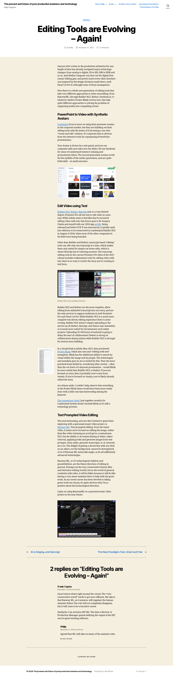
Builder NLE (63, 212)
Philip (71, 48)
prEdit (98, 224)
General (86, 20)
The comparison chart (68, 400)
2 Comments (104, 48)
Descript (82, 212)
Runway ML (63, 427)
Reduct (74, 212)
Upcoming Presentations (149, 4)
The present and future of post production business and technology (40, 4)
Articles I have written (127, 4)
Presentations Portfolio (149, 7)
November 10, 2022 (86, 48)
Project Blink (63, 351)
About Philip (100, 4)
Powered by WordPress (103, 671)
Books (111, 4)
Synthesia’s (62, 124)
